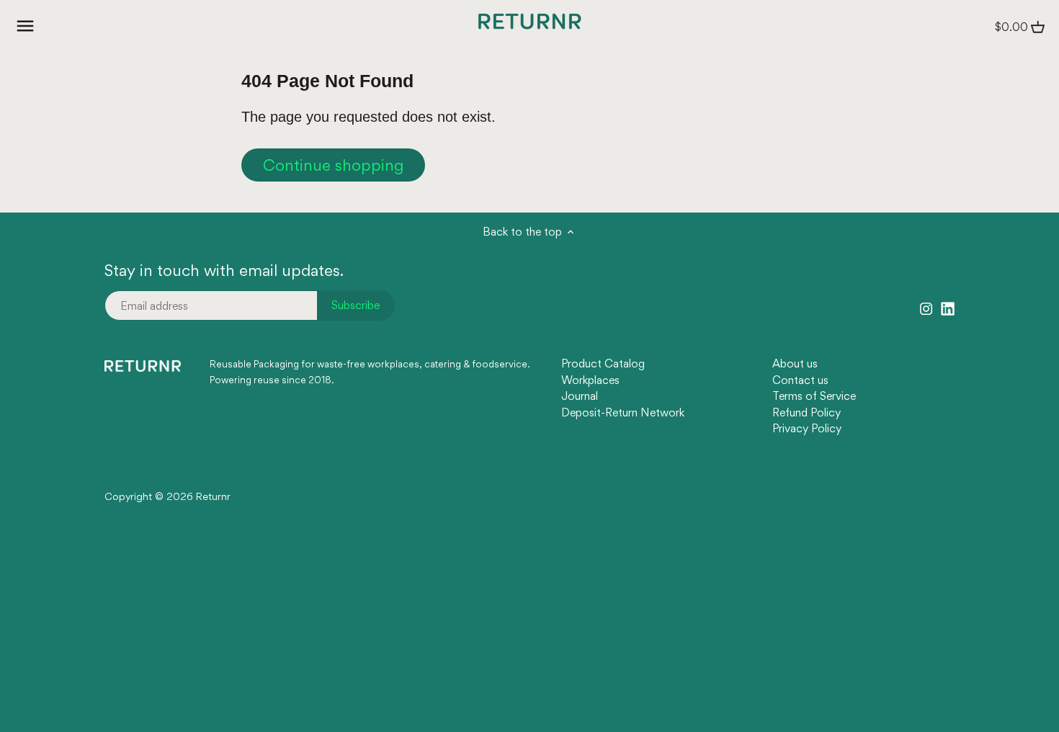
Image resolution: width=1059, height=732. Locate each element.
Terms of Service (814, 396)
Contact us (800, 380)
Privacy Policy (806, 428)
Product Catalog (603, 363)
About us (795, 363)
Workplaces (590, 380)
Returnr (213, 496)
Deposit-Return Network (622, 412)
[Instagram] (926, 307)
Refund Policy (806, 412)
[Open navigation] (25, 26)
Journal (579, 396)
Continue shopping (333, 165)
